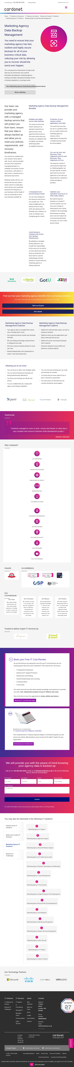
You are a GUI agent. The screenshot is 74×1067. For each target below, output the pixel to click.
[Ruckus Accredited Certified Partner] (45, 979)
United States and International (52, 1048)
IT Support (19, 1002)
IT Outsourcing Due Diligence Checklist (27, 730)
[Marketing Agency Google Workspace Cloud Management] (43, 891)
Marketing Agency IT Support (37, 829)
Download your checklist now (23, 744)
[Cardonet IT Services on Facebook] (13, 1035)
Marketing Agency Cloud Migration (37, 912)
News (28, 1012)
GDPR (37, 1053)
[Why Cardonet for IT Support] (37, 453)
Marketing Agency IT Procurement (37, 885)
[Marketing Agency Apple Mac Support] (37, 835)
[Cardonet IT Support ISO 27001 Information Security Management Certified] (33, 575)
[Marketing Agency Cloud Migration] (37, 909)
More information (40, 1064)
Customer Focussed (37, 501)
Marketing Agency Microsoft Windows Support (40, 847)
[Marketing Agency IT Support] (36, 826)
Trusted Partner (37, 526)
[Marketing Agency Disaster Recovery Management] (41, 928)
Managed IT (19, 1010)
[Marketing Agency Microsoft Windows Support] (40, 844)
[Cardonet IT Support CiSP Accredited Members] (38, 583)
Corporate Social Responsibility (58, 1057)
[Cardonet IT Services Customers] (20, 636)
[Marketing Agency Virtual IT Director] (37, 955)
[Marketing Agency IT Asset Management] (38, 872)
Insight (29, 1015)
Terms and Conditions (55, 1053)
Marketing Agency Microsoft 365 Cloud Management (42, 903)
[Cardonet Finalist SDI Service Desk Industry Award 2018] (11, 575)
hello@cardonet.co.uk (63, 2)
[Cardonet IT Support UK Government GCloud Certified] (52, 583)
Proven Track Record (37, 469)
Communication (20, 1018)
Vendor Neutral (37, 491)
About (29, 998)
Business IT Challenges (10, 854)
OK (32, 1064)
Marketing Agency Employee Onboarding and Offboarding (43, 866)
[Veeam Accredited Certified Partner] (29, 979)
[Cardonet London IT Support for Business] (14, 9)
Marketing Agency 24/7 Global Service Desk (39, 857)
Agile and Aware (37, 548)
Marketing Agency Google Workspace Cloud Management (43, 894)
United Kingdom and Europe (33, 1048)
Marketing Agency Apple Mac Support (37, 838)
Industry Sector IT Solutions (11, 826)
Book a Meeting (20, 92)
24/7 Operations (37, 459)
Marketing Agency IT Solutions (13, 845)
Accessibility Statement (28, 1053)
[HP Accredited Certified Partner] (61, 979)
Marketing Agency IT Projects (37, 949)
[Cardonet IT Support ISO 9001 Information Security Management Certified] (47, 575)
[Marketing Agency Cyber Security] (36, 937)
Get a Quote (38, 311)
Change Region (41, 1028)
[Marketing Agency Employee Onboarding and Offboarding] (43, 863)
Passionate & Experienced (37, 516)
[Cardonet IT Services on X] (10, 1035)
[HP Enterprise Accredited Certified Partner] (12, 979)
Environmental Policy (44, 1057)
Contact (41, 998)
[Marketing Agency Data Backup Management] (40, 918)
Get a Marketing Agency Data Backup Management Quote (21, 86)
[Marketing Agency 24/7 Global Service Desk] (39, 853)
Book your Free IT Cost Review (30, 659)
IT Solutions (9, 998)
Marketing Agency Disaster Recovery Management (41, 931)
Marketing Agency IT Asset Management (38, 875)
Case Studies (31, 1018)
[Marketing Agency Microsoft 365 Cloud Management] (42, 900)
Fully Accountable (37, 559)
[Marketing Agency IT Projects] (36, 946)
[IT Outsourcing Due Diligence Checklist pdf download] (25, 717)
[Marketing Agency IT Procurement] (36, 881)
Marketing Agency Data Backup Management (40, 922)
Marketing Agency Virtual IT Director (37, 959)
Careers (29, 1021)
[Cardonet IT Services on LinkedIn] (8, 1035)
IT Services (20, 998)
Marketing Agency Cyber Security (36, 940)
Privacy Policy (50, 806)
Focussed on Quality (37, 537)
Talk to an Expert (38, 305)
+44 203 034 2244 (14, 2)
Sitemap (64, 1053)
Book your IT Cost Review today (25, 700)
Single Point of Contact (37, 480)
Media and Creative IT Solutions (13, 836)
